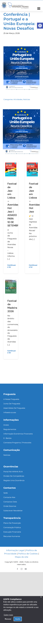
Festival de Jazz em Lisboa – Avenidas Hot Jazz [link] (34, 197)
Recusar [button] (8, 619)
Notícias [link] (26, 99)
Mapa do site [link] (21, 557)
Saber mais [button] (8, 615)
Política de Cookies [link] (28, 553)
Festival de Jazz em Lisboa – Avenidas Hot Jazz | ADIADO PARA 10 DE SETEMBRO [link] (14, 204)
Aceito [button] (17, 619)
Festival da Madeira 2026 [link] (12, 306)
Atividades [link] (17, 99)
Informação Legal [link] (15, 550)
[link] (40, 26)
